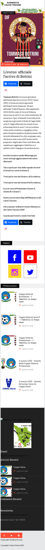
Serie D (5, 13)
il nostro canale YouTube (24, 216)
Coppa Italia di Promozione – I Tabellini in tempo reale (27, 341)
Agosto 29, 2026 (27, 390)
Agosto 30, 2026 (27, 305)
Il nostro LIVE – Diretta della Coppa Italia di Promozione (30, 363)
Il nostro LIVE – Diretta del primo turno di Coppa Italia (30, 384)
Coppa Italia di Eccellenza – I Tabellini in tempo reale (27, 298)
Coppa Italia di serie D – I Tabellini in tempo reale (29, 319)
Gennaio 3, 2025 (10, 64)
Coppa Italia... (20, 467)
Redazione (23, 64)
